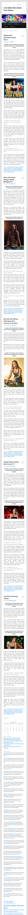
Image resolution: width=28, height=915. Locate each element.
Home (5, 24)
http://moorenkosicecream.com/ (11, 822)
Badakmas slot (6, 776)
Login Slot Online (12, 474)
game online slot (20, 909)
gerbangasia (8, 846)
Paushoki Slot (6, 771)
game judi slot (14, 909)
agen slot (22, 160)
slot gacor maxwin (17, 169)
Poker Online (16, 24)
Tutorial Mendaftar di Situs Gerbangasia (12, 739)
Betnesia (5, 794)
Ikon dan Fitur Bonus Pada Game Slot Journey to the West (11, 321)
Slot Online (6, 26)
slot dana (16, 167)
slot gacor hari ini (10, 169)
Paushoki (7, 753)
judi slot (5, 304)
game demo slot (7, 909)
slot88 (5, 171)
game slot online (7, 913)
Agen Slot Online (12, 49)
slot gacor (5, 168)
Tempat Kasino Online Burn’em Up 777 (11, 463)
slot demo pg (20, 167)
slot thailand (19, 170)
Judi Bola (10, 24)
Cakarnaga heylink (9, 867)
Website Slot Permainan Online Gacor (10, 37)
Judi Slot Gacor (11, 333)
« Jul (7, 733)
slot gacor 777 (10, 168)
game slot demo (7, 911)
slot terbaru (8, 170)
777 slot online (8, 902)
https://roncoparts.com (8, 804)
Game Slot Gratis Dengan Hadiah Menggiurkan (9, 179)
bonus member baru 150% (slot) (9, 903)
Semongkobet (8, 893)
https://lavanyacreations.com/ (16, 556)
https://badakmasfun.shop (12, 834)
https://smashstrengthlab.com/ (14, 782)
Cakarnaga (7, 764)
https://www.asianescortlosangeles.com (14, 856)
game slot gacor (14, 911)
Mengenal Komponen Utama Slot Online (12, 738)
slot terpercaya (14, 170)
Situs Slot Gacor (13, 295)
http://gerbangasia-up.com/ (11, 828)
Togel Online (12, 26)
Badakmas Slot (11, 883)
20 (13, 729)
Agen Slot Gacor (13, 438)
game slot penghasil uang (16, 913)
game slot (9, 443)
